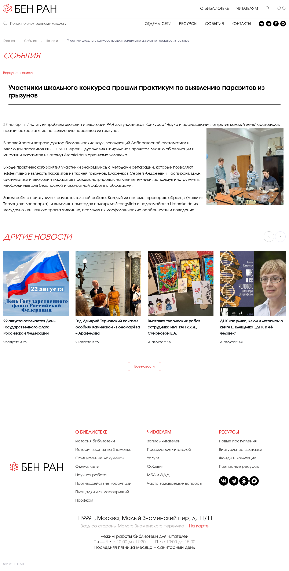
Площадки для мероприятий (102, 492)
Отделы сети (87, 467)
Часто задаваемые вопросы (174, 484)
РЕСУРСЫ (188, 24)
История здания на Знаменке (103, 450)
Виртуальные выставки (240, 450)
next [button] (280, 236)
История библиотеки (95, 441)
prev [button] (269, 236)
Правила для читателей (169, 450)
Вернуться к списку (18, 73)
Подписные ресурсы (239, 467)
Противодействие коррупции (103, 484)
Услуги (153, 458)
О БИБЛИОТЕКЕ (214, 9)
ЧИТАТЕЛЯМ (247, 9)
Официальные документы (99, 458)
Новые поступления (238, 441)
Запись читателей (163, 441)
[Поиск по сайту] (268, 9)
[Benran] (36, 8)
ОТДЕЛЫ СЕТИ (158, 24)
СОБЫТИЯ (214, 24)
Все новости (144, 366)
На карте (199, 526)
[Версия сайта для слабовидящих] (281, 9)
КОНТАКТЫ (241, 24)
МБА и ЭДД (158, 475)
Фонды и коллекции (237, 458)
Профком (84, 500)
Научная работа (90, 475)
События (155, 467)
